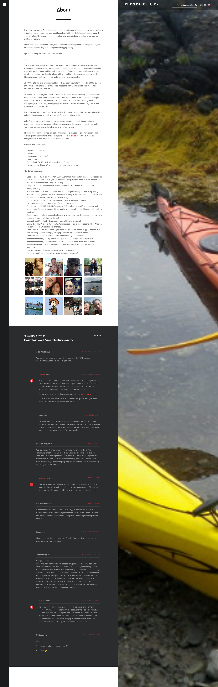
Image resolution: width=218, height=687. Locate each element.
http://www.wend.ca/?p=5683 (85, 394)
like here (72, 136)
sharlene (42, 374)
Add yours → (98, 336)
